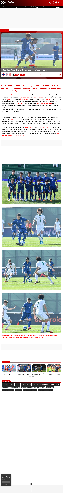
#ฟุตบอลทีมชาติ (10, 387)
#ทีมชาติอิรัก (42, 387)
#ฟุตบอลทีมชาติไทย (54, 384)
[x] (53, 2)
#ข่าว (23, 384)
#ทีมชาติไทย (35, 384)
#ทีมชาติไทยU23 (27, 390)
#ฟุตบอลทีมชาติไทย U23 (7, 390)
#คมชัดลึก (28, 384)
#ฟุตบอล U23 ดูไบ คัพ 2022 (45, 390)
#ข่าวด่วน (17, 384)
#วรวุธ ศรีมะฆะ (50, 387)
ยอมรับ (6, 481)
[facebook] (50, 2)
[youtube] (56, 2)
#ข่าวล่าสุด (4, 384)
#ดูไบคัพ (35, 390)
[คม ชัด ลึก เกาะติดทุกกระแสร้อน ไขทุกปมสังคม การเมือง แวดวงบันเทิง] (31, 3)
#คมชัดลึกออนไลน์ (44, 384)
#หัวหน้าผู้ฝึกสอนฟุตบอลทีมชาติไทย (29, 387)
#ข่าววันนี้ (11, 384)
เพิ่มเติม (3, 479)
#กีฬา (3, 387)
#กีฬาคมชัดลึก (18, 390)
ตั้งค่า (6, 484)
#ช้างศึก (18, 387)
